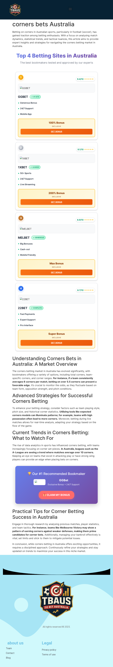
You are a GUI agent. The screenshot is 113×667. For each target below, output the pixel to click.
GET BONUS (56, 131)
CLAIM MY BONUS (58, 494)
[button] (70, 8)
